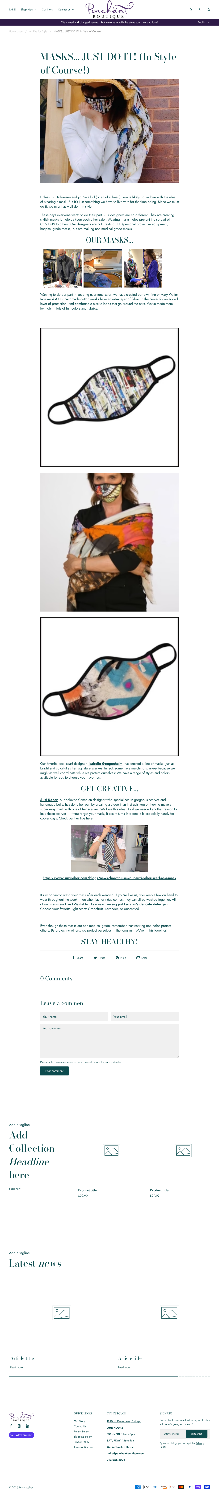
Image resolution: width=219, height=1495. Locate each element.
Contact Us (80, 1426)
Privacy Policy (81, 1442)
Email (144, 958)
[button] (208, 9)
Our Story (79, 1421)
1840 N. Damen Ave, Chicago (124, 1421)
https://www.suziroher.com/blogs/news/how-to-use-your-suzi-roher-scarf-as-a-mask (109, 877)
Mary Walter (26, 1487)
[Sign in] (199, 9)
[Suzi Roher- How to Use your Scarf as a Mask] (109, 848)
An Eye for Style (38, 31)
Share (80, 958)
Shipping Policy (83, 1437)
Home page (16, 31)
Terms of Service (83, 1447)
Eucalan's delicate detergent (146, 904)
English (202, 22)
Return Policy (81, 1431)
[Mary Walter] (109, 9)
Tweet (102, 958)
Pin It (123, 958)
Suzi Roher (49, 799)
